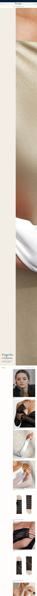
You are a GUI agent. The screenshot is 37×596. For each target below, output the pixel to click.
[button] (31, 368)
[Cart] (36, 4)
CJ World (22, 6)
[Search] (3, 4)
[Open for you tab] (34, 593)
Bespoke (19, 6)
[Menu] (1, 4)
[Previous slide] (1, 1)
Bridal (16, 6)
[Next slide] (36, 1)
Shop (14, 6)
